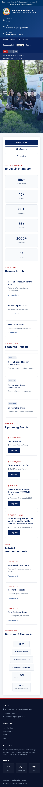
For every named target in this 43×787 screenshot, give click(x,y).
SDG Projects (23, 40)
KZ (16, 51)
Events (28, 45)
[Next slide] (37, 96)
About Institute (8, 728)
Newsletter (21, 156)
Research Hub (8, 45)
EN (5, 51)
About (12, 40)
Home (5, 40)
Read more (12, 576)
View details (13, 295)
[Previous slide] (5, 96)
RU (10, 51)
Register (14, 450)
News (19, 45)
